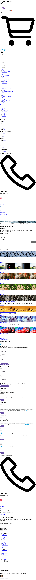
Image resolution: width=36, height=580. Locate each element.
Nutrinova (3, 102)
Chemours (3, 90)
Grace (3, 94)
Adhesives (3, 69)
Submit (2, 530)
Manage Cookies (4, 553)
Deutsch (4, 140)
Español (4, 129)
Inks (3, 77)
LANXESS (4, 98)
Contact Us (4, 541)
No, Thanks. (2, 578)
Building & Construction (6, 71)
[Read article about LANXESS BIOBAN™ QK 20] (18, 319)
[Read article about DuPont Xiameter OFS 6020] (18, 330)
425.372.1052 (4, 49)
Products (5, 223)
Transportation (4, 83)
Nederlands (4, 151)
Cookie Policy (4, 551)
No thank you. (4, 384)
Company (3, 8)
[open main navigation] (1, 3)
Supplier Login (4, 544)
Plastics (3, 82)
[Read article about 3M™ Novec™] (18, 287)
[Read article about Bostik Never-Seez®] (18, 254)
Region (1, 529)
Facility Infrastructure (5, 75)
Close (2, 399)
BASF (3, 89)
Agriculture (4, 70)
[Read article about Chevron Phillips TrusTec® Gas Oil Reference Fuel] (18, 309)
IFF (2, 97)
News (3, 546)
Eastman (3, 93)
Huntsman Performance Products (7, 96)
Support (3, 542)
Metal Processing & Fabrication (7, 79)
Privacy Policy (4, 554)
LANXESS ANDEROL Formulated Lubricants (7, 301)
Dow (3, 92)
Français (4, 136)
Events (3, 547)
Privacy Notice (27, 397)
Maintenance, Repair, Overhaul (17, 223)
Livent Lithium (4, 99)
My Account (4, 543)
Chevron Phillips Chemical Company (7, 91)
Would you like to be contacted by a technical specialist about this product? (13, 383)
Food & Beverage (5, 76)
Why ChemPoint (4, 536)
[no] (0, 384)
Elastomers (3, 73)
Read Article (2, 262)
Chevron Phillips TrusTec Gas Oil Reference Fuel (8, 312)
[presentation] (5, 561)
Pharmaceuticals (4, 81)
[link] (4, 558)
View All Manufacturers (4, 104)
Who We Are (4, 537)
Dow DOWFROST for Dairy (4, 269)
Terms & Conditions (5, 555)
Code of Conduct (4, 550)
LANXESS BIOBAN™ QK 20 (5, 322)
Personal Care (4, 80)
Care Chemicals (4, 72)
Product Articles (4, 535)
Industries (9, 223)
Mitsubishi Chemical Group (6, 100)
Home (1, 223)
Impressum (3, 552)
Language (1, 528)
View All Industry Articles (4, 339)
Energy (3, 74)
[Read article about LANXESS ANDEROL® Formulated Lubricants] (18, 298)
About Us (3, 538)
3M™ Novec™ (2, 290)
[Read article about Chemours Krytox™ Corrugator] (18, 276)
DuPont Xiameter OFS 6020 (4, 333)
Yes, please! (9, 384)
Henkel (3, 95)
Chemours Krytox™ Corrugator (5, 279)
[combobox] (15, 242)
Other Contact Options (3, 214)
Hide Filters (3, 239)
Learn (3, 7)
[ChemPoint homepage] (1, 2)
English (4, 121)
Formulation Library (5, 545)
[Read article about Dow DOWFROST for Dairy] (18, 266)
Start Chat (6, 578)
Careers (3, 539)
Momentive (4, 101)
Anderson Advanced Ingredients (7, 88)
